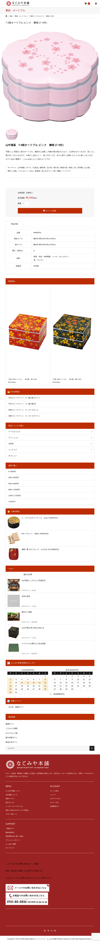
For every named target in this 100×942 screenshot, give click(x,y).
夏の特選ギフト (12, 738)
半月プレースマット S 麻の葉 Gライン (24, 398)
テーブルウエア (14, 432)
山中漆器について (11, 795)
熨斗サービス (10, 802)
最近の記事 (28, 574)
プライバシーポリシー (13, 840)
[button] (50, 918)
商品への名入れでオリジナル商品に (17, 810)
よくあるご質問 (11, 844)
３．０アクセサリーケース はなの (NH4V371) (40, 518)
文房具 (11, 444)
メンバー (53, 795)
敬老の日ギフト (12, 742)
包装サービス (10, 798)
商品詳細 (14, 224)
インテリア (12, 450)
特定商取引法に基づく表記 (14, 836)
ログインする (54, 802)
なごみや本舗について (13, 791)
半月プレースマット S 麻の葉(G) (22, 404)
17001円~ (12, 502)
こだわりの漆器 (12, 728)
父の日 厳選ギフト (16, 707)
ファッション (13, 438)
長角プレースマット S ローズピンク (23, 410)
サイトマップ (10, 848)
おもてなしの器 (12, 733)
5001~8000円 (13, 484)
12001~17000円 (14, 496)
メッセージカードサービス (14, 806)
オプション (12, 456)
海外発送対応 (10, 832)
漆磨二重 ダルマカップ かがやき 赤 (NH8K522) (40, 549)
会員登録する (54, 806)
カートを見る (54, 791)
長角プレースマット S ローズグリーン (24, 416)
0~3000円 (12, 471)
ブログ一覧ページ (11, 814)
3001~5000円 (13, 477)
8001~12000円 (14, 490)
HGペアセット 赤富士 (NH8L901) (35, 534)
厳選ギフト (10, 724)
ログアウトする (55, 798)
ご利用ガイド (10, 828)
